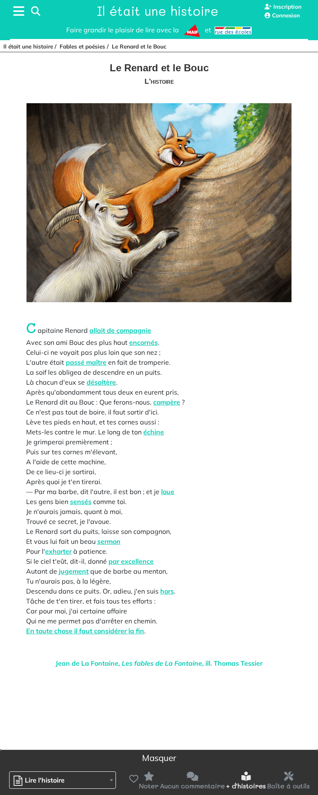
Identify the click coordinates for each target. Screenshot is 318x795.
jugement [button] (74, 571)
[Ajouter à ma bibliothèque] (133, 779)
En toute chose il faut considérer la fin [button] (85, 631)
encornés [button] (143, 342)
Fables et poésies (82, 46)
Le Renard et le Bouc (139, 46)
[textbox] (41, 780)
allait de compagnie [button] (120, 330)
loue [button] (167, 491)
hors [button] (167, 591)
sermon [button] (108, 541)
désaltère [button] (101, 382)
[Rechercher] (35, 11)
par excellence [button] (131, 561)
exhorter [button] (58, 551)
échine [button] (153, 432)
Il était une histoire (157, 10)
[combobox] (62, 780)
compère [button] (166, 402)
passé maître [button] (86, 362)
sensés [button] (81, 501)
